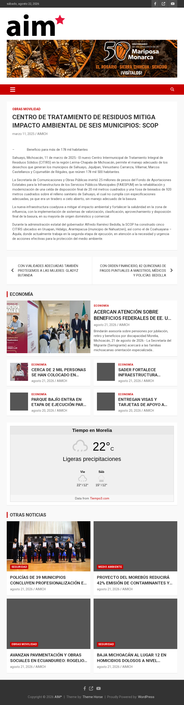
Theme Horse (93, 697)
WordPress (146, 697)
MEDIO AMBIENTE (110, 566)
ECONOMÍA (21, 294)
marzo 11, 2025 (23, 134)
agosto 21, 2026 (105, 325)
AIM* (58, 697)
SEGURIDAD (19, 566)
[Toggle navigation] (13, 89)
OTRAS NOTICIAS (28, 515)
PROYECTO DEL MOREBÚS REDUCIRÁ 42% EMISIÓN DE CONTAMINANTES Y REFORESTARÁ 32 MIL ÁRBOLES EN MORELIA (133, 586)
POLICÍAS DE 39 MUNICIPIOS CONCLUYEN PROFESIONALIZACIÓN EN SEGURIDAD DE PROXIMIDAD (48, 583)
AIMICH (42, 134)
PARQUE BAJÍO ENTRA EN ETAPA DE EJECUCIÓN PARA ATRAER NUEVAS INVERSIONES (58, 407)
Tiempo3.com (99, 498)
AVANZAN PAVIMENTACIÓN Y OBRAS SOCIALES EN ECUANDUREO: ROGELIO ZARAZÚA (47, 660)
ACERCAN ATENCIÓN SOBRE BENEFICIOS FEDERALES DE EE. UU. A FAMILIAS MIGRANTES (133, 318)
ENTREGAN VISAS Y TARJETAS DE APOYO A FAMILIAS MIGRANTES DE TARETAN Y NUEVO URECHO (145, 407)
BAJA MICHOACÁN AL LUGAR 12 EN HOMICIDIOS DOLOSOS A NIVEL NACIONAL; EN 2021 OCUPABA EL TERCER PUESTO (131, 663)
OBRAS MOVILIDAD (26, 109)
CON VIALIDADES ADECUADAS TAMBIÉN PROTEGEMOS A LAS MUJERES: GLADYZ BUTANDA (48, 270)
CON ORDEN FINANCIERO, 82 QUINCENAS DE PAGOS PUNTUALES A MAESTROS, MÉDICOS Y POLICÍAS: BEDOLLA (133, 270)
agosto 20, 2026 (42, 410)
